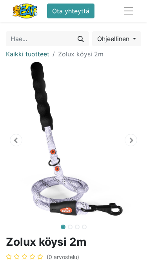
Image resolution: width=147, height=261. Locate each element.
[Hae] (81, 38)
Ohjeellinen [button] (114, 39)
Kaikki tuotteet (27, 54)
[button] (16, 140)
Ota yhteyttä (70, 11)
